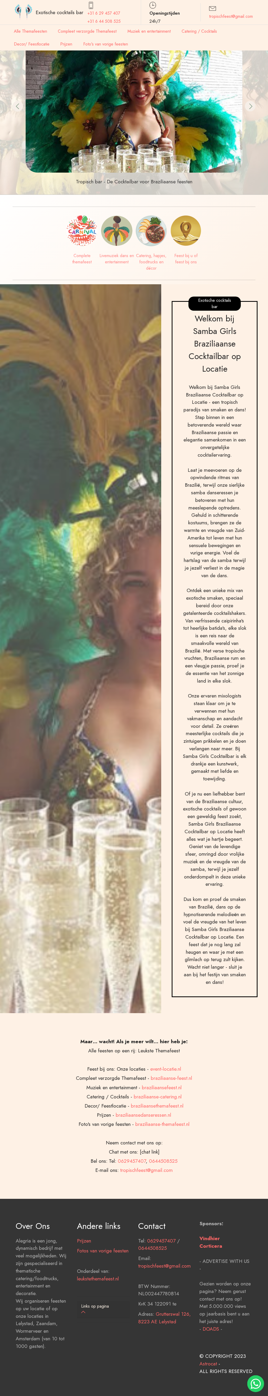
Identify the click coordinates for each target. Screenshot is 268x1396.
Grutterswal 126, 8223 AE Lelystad (164, 1317)
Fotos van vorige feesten (103, 1250)
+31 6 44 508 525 (104, 21)
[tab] (103, 1309)
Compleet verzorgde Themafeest (87, 31)
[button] (18, 106)
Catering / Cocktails (199, 31)
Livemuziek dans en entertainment (116, 259)
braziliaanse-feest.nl (171, 1078)
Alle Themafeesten (30, 31)
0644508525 (163, 1161)
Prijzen (66, 44)
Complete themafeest (82, 259)
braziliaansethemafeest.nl (157, 1105)
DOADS (211, 1328)
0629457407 (132, 1161)
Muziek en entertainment (149, 31)
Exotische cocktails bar (59, 12)
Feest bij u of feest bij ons (186, 259)
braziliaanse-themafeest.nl (162, 1124)
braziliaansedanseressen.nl (143, 1115)
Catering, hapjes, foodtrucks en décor (151, 262)
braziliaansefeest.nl (162, 1087)
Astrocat (208, 1363)
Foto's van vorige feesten (105, 44)
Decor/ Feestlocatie (31, 44)
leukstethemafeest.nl (98, 1278)
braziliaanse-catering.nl (158, 1096)
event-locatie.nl (165, 1068)
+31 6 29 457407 (103, 13)
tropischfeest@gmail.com (231, 16)
